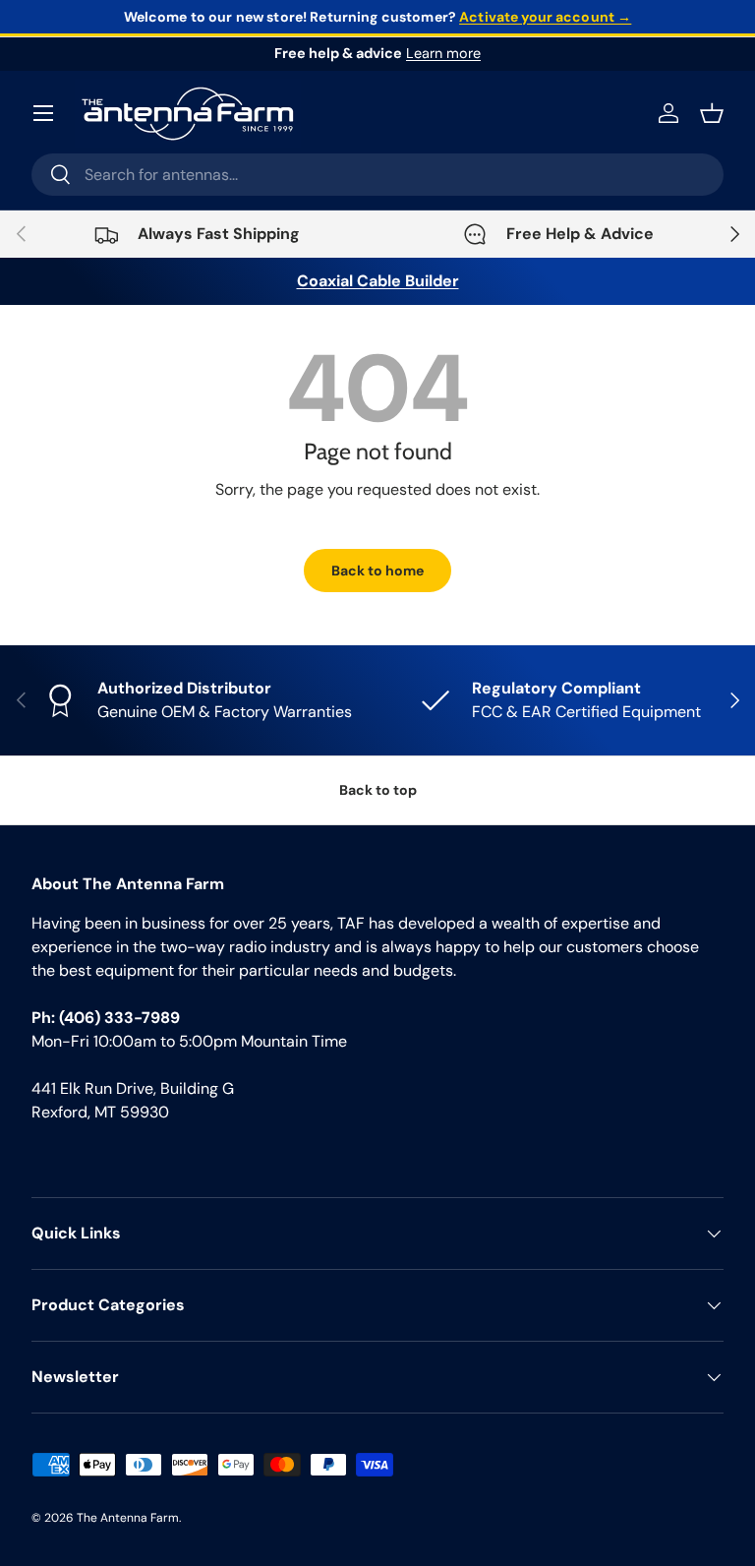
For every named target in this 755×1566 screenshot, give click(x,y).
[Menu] (43, 113)
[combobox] (377, 174)
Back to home (377, 570)
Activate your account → (545, 17)
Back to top (378, 790)
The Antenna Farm (128, 1518)
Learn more (443, 53)
